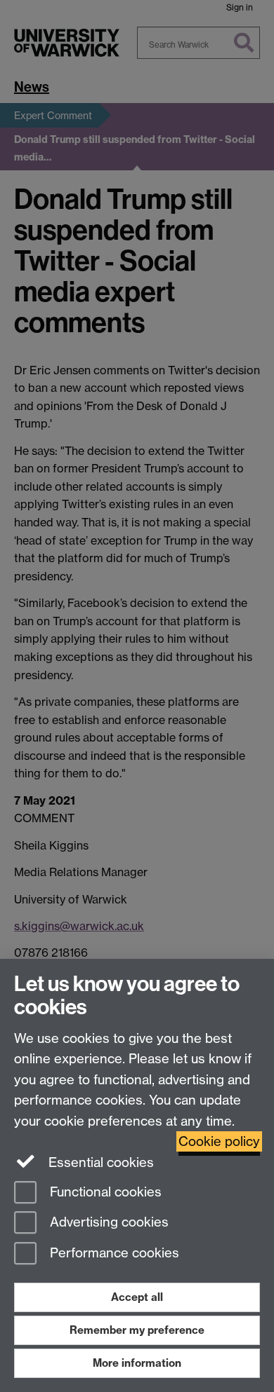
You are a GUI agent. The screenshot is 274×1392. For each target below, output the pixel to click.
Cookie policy (219, 1141)
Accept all (137, 1297)
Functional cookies (104, 1192)
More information (137, 1363)
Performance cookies (112, 1254)
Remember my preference (137, 1330)
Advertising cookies (107, 1223)
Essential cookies (99, 1162)
